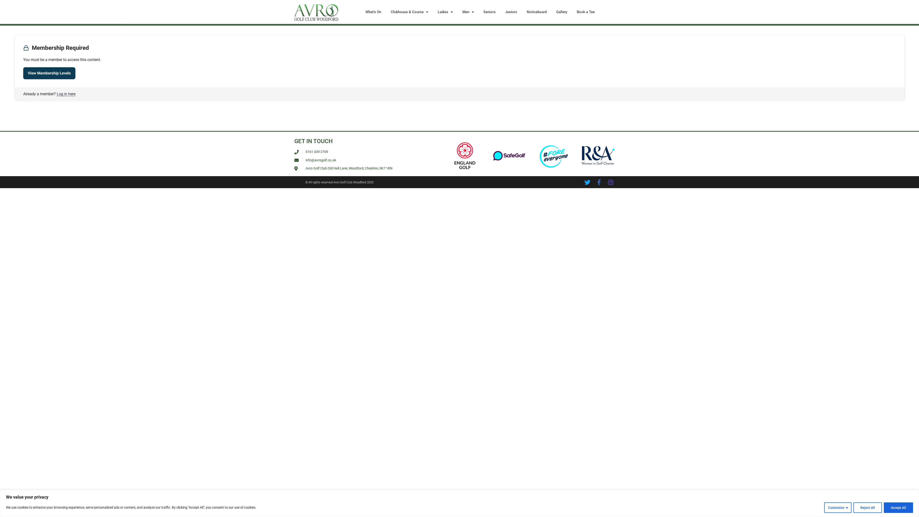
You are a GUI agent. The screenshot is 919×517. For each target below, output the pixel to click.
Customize (836, 508)
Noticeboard (537, 12)
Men (465, 12)
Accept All (898, 508)
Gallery (561, 12)
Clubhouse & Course (407, 12)
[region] (459, 503)
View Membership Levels (49, 73)
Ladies (443, 12)
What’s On (373, 12)
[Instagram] (611, 182)
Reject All (867, 508)
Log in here (66, 94)
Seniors (489, 12)
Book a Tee (586, 12)
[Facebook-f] (599, 182)
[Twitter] (587, 182)
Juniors (511, 12)
